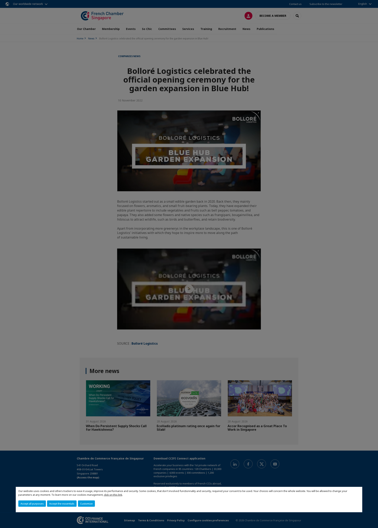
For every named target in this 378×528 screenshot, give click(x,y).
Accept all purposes (32, 503)
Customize (86, 503)
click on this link (113, 494)
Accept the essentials (61, 503)
